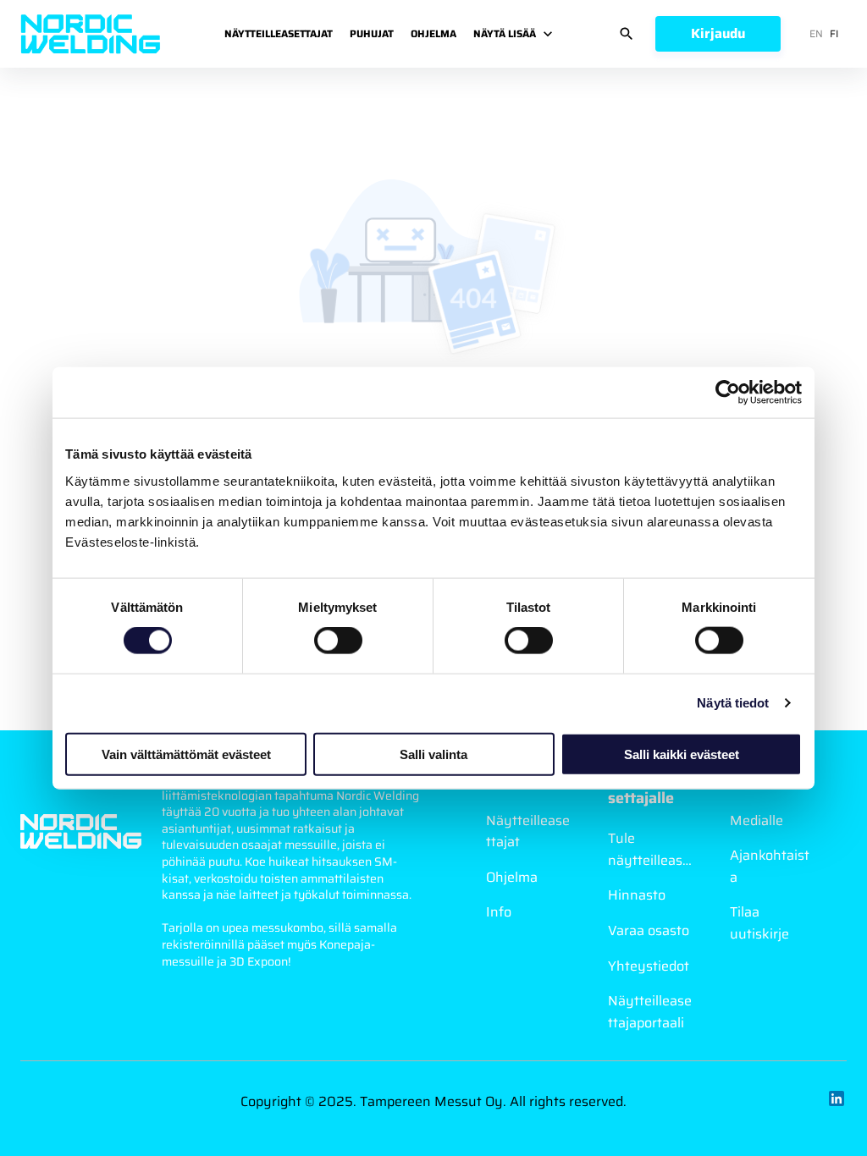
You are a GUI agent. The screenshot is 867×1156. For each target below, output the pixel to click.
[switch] (338, 640)
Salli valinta (433, 753)
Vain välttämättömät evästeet (186, 753)
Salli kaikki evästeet (681, 753)
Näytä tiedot (733, 703)
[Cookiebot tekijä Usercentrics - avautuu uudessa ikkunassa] (728, 392)
